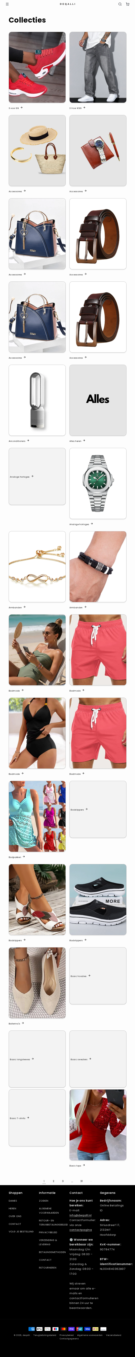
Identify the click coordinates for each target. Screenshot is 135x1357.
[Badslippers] (37, 899)
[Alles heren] (98, 400)
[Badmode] (37, 650)
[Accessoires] (37, 150)
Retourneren (47, 1267)
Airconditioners (17, 441)
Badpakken (15, 857)
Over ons (15, 1216)
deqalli (26, 1335)
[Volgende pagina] (91, 1181)
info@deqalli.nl (80, 1215)
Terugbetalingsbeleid (44, 1335)
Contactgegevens (69, 1338)
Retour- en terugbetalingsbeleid (53, 1222)
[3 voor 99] (37, 67)
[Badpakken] (37, 816)
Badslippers (77, 809)
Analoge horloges (20, 476)
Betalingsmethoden (52, 1252)
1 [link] (44, 1181)
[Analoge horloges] (98, 483)
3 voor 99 (14, 108)
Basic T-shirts (17, 1118)
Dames (13, 1200)
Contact (15, 1224)
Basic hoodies (79, 976)
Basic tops (75, 1165)
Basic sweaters (79, 1059)
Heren (12, 1208)
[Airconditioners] (37, 400)
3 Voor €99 (75, 108)
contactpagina (80, 1230)
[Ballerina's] (37, 982)
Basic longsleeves (20, 1059)
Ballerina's (14, 1023)
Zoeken (43, 1200)
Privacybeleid (48, 1232)
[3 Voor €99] (98, 67)
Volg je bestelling (21, 1231)
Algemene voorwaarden (49, 1210)
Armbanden (15, 607)
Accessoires (15, 191)
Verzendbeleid (113, 1335)
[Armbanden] (37, 566)
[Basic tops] (98, 1125)
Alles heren (75, 441)
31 (81, 1181)
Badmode (14, 690)
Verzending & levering (48, 1242)
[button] (7, 4)
